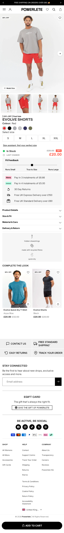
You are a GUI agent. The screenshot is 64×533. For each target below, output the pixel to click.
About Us (45, 450)
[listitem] (4, 128)
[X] (39, 427)
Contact (25, 450)
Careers (45, 460)
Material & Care (10, 222)
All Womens (7, 450)
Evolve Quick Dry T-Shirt (15, 310)
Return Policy (27, 496)
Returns (25, 470)
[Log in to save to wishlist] (59, 18)
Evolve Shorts (40, 310)
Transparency (48, 455)
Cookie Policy (28, 491)
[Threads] (45, 427)
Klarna (25, 475)
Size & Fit (6, 216)
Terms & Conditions (30, 481)
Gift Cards (6, 465)
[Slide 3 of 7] (39, 103)
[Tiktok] (32, 427)
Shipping (25, 465)
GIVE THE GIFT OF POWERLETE (33, 407)
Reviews (45, 465)
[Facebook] (18, 427)
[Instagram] (25, 427)
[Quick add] (28, 304)
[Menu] (3, 9)
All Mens (6, 455)
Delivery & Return (11, 228)
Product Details (10, 210)
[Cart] (60, 9)
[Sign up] (58, 382)
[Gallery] (32, 54)
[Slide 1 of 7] (8, 103)
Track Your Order (29, 460)
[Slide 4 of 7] (55, 103)
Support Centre (28, 455)
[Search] (54, 9)
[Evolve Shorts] (47, 288)
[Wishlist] (47, 9)
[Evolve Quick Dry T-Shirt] (17, 288)
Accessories (7, 460)
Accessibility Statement (27, 502)
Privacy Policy (28, 486)
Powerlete (26, 517)
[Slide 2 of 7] (24, 103)
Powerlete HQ (48, 470)
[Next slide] (60, 53)
